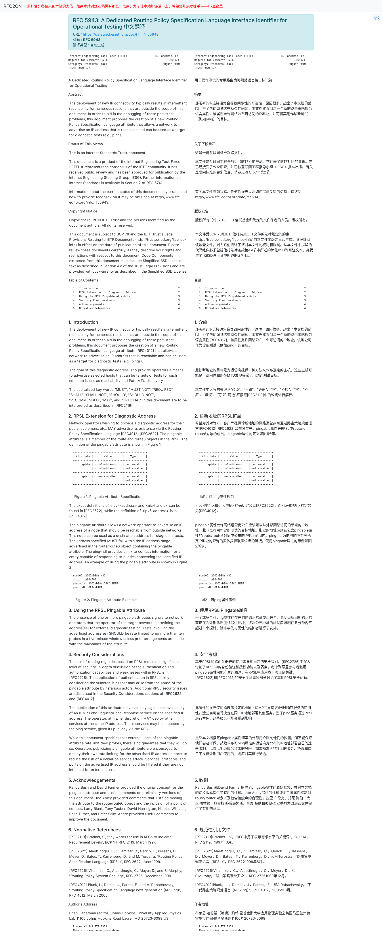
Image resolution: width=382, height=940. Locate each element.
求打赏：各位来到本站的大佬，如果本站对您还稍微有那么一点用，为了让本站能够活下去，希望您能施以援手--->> (125, 6)
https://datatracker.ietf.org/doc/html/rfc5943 (121, 34)
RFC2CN (13, 6)
